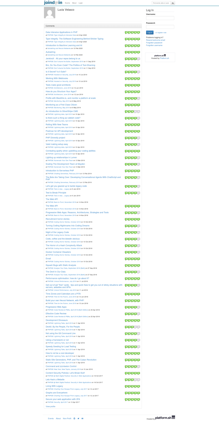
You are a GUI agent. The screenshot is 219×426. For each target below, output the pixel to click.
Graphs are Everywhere (56, 392)
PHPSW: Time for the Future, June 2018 (62, 297)
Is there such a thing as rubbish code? (63, 117)
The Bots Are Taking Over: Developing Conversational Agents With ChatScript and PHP (83, 178)
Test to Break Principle (56, 192)
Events (67, 3)
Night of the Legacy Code (57, 232)
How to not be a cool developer (60, 352)
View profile (50, 406)
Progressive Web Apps (56, 306)
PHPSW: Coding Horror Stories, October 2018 (64, 222)
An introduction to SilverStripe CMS (62, 111)
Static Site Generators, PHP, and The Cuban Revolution (71, 359)
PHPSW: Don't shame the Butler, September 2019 (65, 61)
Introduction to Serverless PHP (60, 170)
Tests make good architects (58, 84)
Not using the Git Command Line (61, 333)
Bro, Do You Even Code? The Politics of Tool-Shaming (70, 64)
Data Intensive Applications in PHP (61, 32)
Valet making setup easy (57, 143)
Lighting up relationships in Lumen (61, 157)
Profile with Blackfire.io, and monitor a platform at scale (71, 97)
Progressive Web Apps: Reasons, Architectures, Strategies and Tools (77, 212)
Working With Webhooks (57, 78)
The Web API (52, 199)
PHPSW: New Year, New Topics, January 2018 (64, 369)
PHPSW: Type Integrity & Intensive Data (62, 35)
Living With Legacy (54, 385)
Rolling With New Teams (57, 124)
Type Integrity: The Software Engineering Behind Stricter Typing (74, 38)
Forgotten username (154, 45)
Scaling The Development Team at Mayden (65, 163)
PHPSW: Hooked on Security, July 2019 (62, 74)
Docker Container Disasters (58, 251)
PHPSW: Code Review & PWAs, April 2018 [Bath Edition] (68, 310)
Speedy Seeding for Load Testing (61, 346)
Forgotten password (154, 42)
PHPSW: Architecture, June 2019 (59, 88)
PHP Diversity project (55, 137)
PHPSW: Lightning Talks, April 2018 (60, 323)
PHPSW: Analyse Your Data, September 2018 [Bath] (66, 268)
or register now (160, 32)
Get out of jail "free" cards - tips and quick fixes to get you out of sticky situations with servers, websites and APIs (84, 286)
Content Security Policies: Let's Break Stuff (65, 372)
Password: (150, 23)
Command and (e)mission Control (61, 366)
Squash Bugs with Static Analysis (61, 264)
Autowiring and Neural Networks (59, 48)
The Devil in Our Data (55, 271)
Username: (151, 14)
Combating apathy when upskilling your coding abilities (70, 150)
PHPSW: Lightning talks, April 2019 (60, 114)
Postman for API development (59, 130)
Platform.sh (164, 58)
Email (48, 258)
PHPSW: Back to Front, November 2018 (62, 202)
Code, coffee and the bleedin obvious (63, 238)
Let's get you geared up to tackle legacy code (66, 185)
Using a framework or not (57, 339)
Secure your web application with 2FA (63, 399)
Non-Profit (67, 418)
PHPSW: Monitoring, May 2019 (59, 101)
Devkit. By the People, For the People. (63, 326)
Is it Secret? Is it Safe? (56, 71)
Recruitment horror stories (57, 218)
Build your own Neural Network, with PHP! (65, 300)
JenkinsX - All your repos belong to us (63, 58)
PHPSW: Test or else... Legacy (58, 189)
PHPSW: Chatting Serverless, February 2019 (64, 173)
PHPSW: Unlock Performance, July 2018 (62, 281)
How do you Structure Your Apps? (61, 91)
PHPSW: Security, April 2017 (58, 402)
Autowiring (50, 51)
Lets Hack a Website (55, 379)
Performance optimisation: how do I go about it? (67, 278)
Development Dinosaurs (57, 319)
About (74, 3)
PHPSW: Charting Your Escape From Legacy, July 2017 (67, 389)
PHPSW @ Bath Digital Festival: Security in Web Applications (69, 376)
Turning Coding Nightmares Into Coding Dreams (67, 225)
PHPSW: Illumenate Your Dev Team (60, 160)
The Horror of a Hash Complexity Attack (64, 245)
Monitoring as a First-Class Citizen (61, 104)
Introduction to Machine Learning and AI (64, 45)
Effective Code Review (56, 313)
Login (81, 3)
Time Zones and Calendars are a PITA (63, 293)
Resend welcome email (155, 40)
